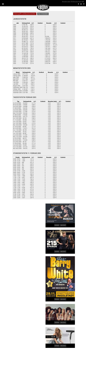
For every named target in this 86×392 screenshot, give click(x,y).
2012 (14, 40)
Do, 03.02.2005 (17, 106)
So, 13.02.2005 (17, 123)
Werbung (57, 225)
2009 (14, 35)
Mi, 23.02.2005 (17, 140)
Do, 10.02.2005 (17, 118)
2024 (14, 60)
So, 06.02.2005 (17, 111)
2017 (14, 48)
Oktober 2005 (16, 89)
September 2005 (17, 87)
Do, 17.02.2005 (17, 130)
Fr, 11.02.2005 (17, 120)
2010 (14, 36)
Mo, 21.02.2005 (17, 136)
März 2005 (16, 77)
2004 (14, 26)
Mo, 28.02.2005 (17, 148)
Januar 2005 (16, 74)
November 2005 (17, 91)
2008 (14, 33)
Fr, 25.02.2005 (17, 143)
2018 (14, 50)
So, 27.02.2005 (17, 147)
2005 (14, 28)
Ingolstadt (63, 225)
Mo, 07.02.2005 (17, 113)
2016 (14, 46)
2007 (14, 31)
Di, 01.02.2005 (17, 103)
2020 (14, 53)
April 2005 (16, 79)
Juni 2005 (16, 82)
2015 (14, 45)
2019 (14, 51)
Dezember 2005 (17, 92)
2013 (14, 41)
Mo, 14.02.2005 (17, 125)
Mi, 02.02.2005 (17, 105)
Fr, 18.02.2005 (17, 131)
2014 (14, 43)
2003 (14, 25)
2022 (14, 56)
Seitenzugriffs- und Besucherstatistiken (24, 14)
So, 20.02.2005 (17, 135)
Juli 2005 (15, 84)
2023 (14, 58)
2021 (14, 55)
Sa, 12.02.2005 (17, 121)
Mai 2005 (15, 81)
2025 (14, 61)
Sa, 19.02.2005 (17, 133)
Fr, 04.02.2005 (17, 108)
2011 (14, 38)
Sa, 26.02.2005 (17, 145)
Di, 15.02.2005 (17, 126)
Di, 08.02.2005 (17, 115)
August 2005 (16, 86)
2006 (14, 30)
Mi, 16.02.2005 (17, 128)
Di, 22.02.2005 (17, 138)
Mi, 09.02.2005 (17, 116)
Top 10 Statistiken (43, 14)
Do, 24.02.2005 (17, 141)
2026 (14, 63)
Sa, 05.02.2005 (17, 110)
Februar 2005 (16, 75)
